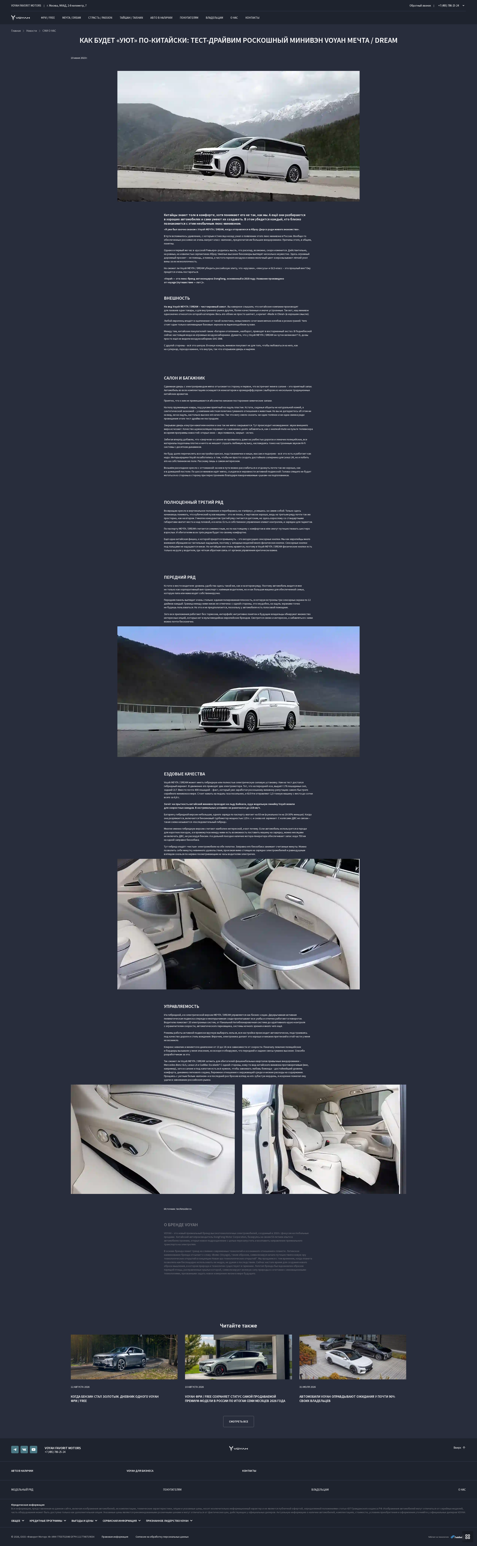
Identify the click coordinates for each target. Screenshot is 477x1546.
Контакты (252, 17)
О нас (234, 17)
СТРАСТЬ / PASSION (100, 17)
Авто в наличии (161, 17)
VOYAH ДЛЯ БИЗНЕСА (140, 1470)
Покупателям (189, 17)
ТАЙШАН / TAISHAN (131, 17)
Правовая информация (115, 1536)
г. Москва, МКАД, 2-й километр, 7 (66, 5)
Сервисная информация (120, 1520)
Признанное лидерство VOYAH (167, 1520)
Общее (15, 1520)
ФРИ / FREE (48, 17)
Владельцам (214, 17)
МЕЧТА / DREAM (71, 17)
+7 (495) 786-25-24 (55, 1452)
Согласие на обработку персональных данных (162, 1536)
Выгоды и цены (82, 1520)
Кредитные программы (46, 1520)
